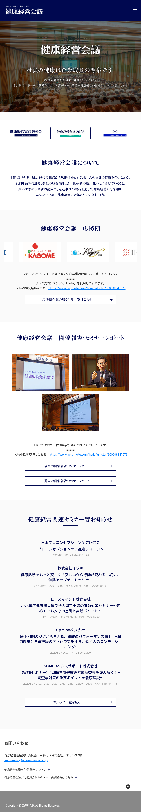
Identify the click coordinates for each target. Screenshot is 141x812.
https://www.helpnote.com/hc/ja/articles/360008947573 (87, 288)
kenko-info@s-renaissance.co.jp (26, 760)
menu (135, 10)
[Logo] (24, 10)
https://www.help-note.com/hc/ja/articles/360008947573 (88, 454)
